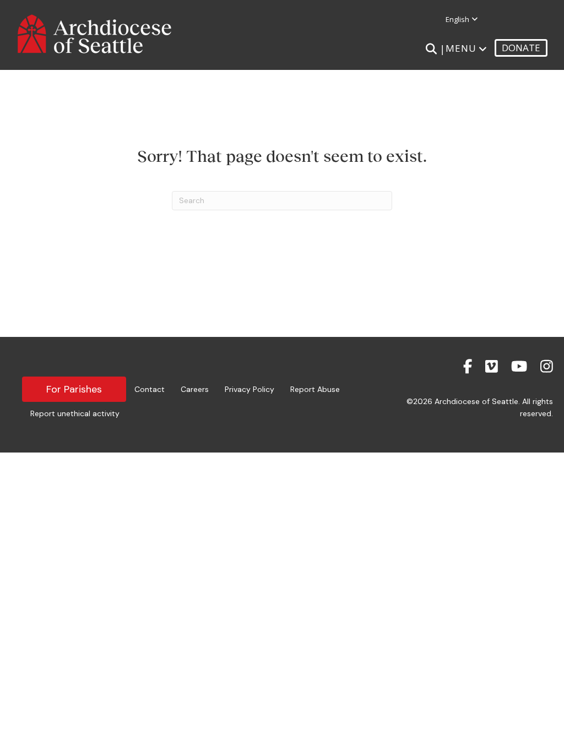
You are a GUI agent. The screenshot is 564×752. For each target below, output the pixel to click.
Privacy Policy (249, 389)
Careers (195, 389)
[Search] (431, 49)
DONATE (521, 47)
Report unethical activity (75, 413)
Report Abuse (315, 389)
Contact (149, 389)
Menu (461, 48)
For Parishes (74, 389)
